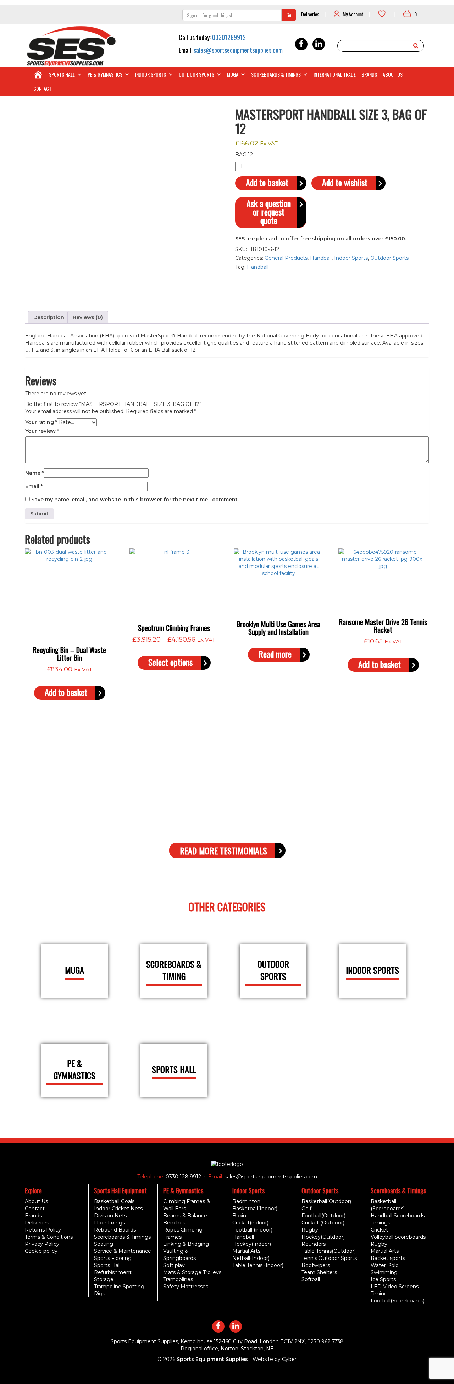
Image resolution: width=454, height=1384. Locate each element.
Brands (369, 74)
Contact (42, 88)
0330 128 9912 (182, 1176)
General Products (286, 258)
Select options (170, 662)
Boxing (241, 1215)
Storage (104, 1279)
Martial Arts (246, 1251)
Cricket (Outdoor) (322, 1223)
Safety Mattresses (185, 1286)
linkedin (318, 44)
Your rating (41, 422)
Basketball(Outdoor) (326, 1201)
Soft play (174, 1265)
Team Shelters (319, 1272)
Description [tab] (48, 317)
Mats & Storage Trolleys (192, 1272)
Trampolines (178, 1279)
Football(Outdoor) (323, 1215)
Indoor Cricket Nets (118, 1208)
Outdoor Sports (196, 74)
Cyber (289, 1359)
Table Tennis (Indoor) (257, 1265)
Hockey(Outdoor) (323, 1237)
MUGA (232, 74)
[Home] (38, 74)
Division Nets (110, 1215)
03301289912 (229, 37)
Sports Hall (62, 74)
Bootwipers (315, 1265)
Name (34, 473)
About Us (393, 74)
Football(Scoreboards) (398, 1301)
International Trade (335, 74)
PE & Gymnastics (105, 74)
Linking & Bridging (186, 1244)
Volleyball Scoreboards (398, 1237)
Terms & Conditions (49, 1237)
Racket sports (388, 1258)
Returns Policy (43, 1230)
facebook (301, 44)
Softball (310, 1279)
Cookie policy (41, 1251)
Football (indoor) (252, 1230)
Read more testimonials (223, 850)
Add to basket (267, 182)
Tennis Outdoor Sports (329, 1258)
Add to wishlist (344, 182)
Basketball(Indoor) (254, 1208)
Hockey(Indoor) (251, 1244)
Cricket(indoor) (250, 1223)
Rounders (313, 1244)
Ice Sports (383, 1279)
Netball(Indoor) (251, 1258)
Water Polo (385, 1265)
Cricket (379, 1230)
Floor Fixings (109, 1223)
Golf (306, 1208)
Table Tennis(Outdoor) (328, 1251)
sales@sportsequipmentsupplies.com (238, 50)
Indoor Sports (150, 74)
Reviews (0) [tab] (88, 317)
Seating (103, 1244)
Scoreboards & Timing (173, 970)
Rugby (309, 1230)
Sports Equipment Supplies (212, 1359)
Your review (42, 431)
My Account (353, 14)
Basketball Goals (114, 1201)
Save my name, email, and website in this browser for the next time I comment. (135, 499)
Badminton (246, 1201)
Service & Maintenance (122, 1251)
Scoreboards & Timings (276, 74)
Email (34, 486)
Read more (275, 654)
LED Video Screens (395, 1286)
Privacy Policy (42, 1244)
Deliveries (310, 14)
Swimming (384, 1272)
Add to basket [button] (66, 692)
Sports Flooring (113, 1258)
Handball (321, 258)
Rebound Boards (115, 1230)
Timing (379, 1293)
